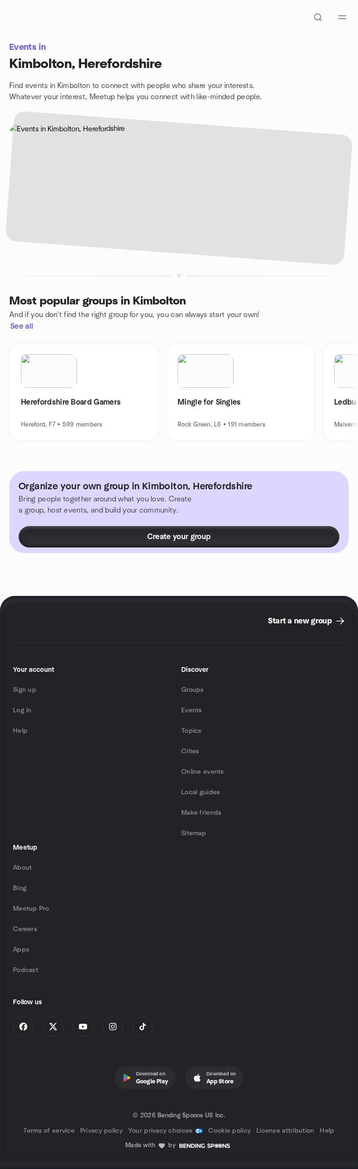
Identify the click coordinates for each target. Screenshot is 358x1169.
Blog (20, 888)
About (22, 868)
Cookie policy (229, 1131)
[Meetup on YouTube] (83, 1026)
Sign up (24, 690)
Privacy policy (101, 1131)
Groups (192, 690)
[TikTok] (142, 1026)
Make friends (201, 813)
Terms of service (48, 1131)
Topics (191, 731)
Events (191, 710)
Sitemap (193, 833)
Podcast (25, 970)
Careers (25, 929)
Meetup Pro (31, 908)
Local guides (200, 792)
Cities (190, 751)
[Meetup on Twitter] (53, 1026)
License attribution (285, 1131)
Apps (21, 949)
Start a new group (300, 621)
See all (21, 326)
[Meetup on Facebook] (23, 1026)
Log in (22, 710)
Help (20, 731)
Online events (202, 772)
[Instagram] (113, 1026)
